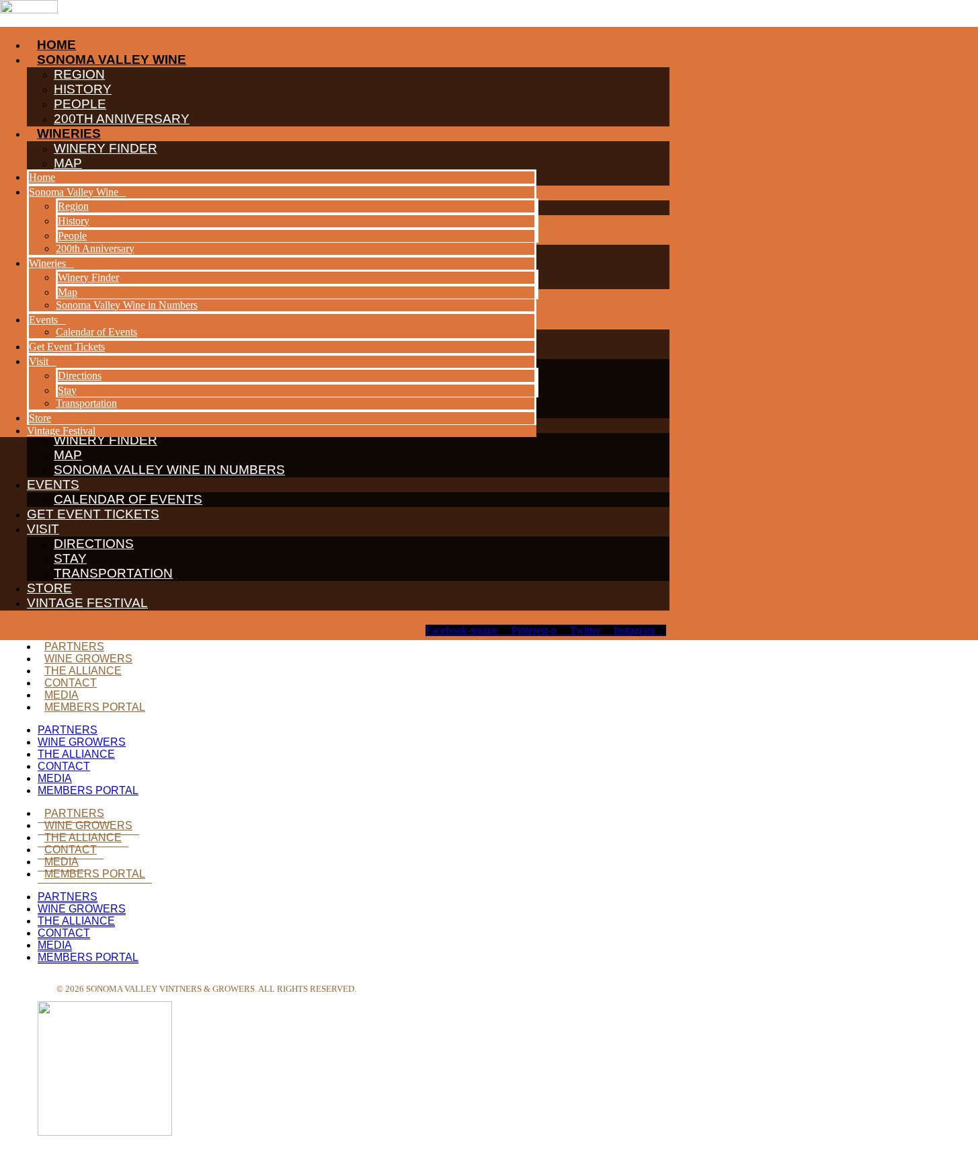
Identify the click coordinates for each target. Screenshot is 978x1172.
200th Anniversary (95, 248)
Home (42, 177)
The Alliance (83, 670)
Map (68, 455)
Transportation (113, 573)
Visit (43, 529)
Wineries (47, 263)
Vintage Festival (87, 603)
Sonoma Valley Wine (73, 192)
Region (73, 206)
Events (53, 484)
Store (49, 588)
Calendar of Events (128, 499)
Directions (94, 544)
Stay (70, 558)
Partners (74, 646)
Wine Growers (88, 658)
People (72, 235)
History (73, 221)
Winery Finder (88, 277)
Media (61, 695)
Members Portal (94, 707)
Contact (70, 683)
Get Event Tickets (93, 514)
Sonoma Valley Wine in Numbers (169, 470)
